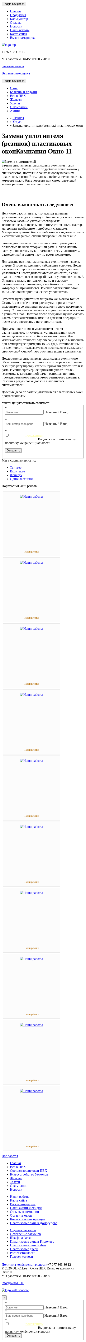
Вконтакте (17, 471)
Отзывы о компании (24, 1211)
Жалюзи (16, 99)
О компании (19, 107)
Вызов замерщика (22, 37)
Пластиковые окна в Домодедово (33, 1223)
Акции (15, 111)
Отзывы (16, 22)
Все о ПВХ (18, 96)
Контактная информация (27, 1219)
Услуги (15, 103)
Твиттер (16, 467)
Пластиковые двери (24, 1249)
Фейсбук (16, 475)
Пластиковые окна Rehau (28, 1245)
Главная (15, 11)
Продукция (18, 15)
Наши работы (19, 30)
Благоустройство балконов (29, 1174)
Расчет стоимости (22, 1253)
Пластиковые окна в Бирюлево (32, 1241)
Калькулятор (19, 19)
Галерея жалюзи (21, 1256)
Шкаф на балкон (21, 1237)
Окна (14, 88)
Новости (16, 26)
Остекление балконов (25, 1234)
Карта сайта (18, 34)
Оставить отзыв (21, 1215)
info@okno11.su (13, 1283)
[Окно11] (9, 45)
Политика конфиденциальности (24, 1264)
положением (34, 435)
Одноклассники (21, 479)
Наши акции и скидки (26, 1208)
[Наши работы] (31, 496)
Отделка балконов (23, 1230)
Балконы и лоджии (23, 92)
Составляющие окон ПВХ (28, 1170)
